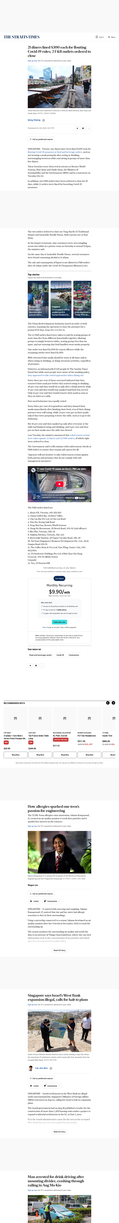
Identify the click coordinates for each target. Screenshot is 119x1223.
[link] (21, 37)
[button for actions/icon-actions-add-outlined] (43, 120)
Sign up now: (32, 60)
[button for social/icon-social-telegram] (77, 128)
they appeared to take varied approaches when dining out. (56, 375)
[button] (99, 37)
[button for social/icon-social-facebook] (83, 128)
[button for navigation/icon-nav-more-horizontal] (88, 128)
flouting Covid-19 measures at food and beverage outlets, (55, 151)
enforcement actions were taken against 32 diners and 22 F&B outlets (59, 436)
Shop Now (15, 755)
